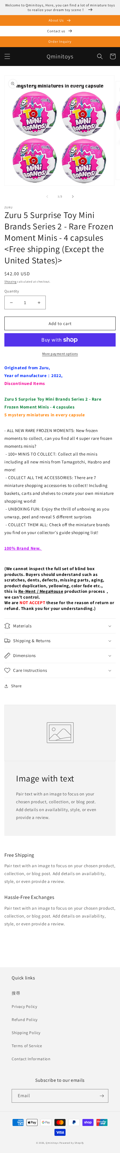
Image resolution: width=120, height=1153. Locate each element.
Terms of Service (27, 1045)
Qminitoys (52, 1142)
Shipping (10, 281)
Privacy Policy (24, 1006)
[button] (7, 56)
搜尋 (16, 993)
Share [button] (16, 685)
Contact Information (31, 1058)
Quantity (11, 291)
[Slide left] (47, 196)
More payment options (60, 353)
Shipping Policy (26, 1032)
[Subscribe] (101, 1096)
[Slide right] (72, 196)
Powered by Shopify (71, 1142)
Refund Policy (25, 1019)
